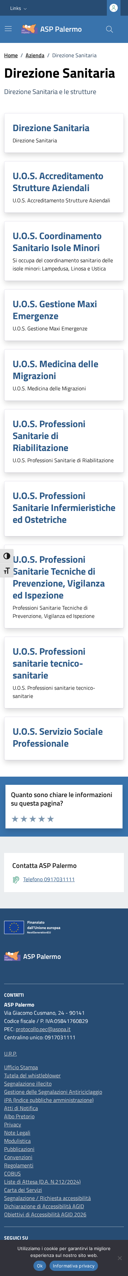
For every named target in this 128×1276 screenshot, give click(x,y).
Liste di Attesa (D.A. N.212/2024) (42, 1182)
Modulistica (17, 1141)
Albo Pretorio (19, 1116)
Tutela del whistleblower (32, 1075)
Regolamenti (18, 1165)
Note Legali (17, 1133)
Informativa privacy (74, 1266)
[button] (19, 8)
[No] (119, 1258)
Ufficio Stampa (21, 1067)
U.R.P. (10, 1053)
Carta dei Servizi (23, 1190)
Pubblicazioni (19, 1149)
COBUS (12, 1173)
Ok (40, 1266)
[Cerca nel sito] (109, 29)
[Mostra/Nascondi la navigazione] (8, 29)
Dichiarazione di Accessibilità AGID (44, 1206)
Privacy (12, 1124)
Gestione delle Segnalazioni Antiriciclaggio (53, 1092)
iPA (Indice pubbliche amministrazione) (49, 1100)
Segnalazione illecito (28, 1083)
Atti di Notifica (21, 1108)
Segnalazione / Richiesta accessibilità (47, 1198)
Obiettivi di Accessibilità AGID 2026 (45, 1214)
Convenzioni (18, 1157)
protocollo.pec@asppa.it (43, 1029)
